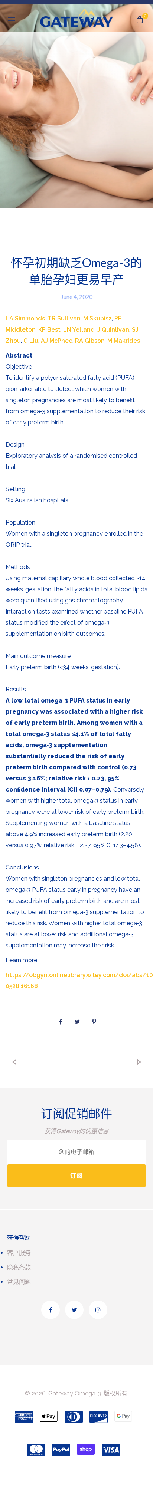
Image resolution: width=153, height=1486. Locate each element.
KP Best (49, 329)
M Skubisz (97, 318)
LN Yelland (79, 329)
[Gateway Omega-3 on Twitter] (74, 1310)
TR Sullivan (64, 318)
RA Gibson (90, 340)
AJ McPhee (56, 340)
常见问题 (19, 1281)
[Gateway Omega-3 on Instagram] (98, 1310)
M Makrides (123, 340)
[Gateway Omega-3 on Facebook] (50, 1310)
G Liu (30, 340)
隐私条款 (19, 1267)
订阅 (76, 1175)
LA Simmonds (25, 318)
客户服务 (19, 1252)
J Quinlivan (113, 329)
